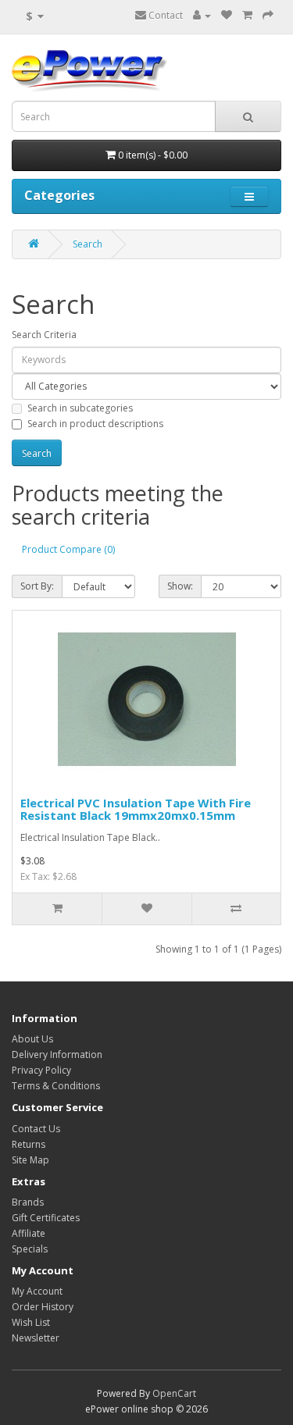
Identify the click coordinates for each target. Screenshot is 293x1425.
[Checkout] (268, 15)
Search (87, 244)
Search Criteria (44, 334)
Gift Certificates (46, 1217)
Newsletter (35, 1338)
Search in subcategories (80, 408)
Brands (28, 1202)
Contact (164, 15)
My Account (37, 1291)
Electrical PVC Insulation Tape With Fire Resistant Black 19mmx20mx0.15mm (135, 809)
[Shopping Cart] (247, 15)
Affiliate (28, 1233)
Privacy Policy (41, 1070)
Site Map (30, 1160)
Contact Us (36, 1128)
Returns (28, 1144)
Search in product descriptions (95, 423)
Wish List (31, 1322)
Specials (30, 1249)
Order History (42, 1306)
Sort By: (37, 586)
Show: (180, 586)
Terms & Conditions (56, 1085)
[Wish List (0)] (226, 15)
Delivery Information (57, 1054)
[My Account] (202, 15)
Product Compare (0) (68, 549)
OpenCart (174, 1393)
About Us (32, 1039)
